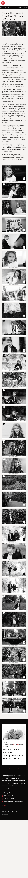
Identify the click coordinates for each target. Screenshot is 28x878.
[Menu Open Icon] (25, 3)
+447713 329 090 (9, 799)
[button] (9, 767)
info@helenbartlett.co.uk (11, 793)
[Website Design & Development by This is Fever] (14, 814)
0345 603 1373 (8, 796)
